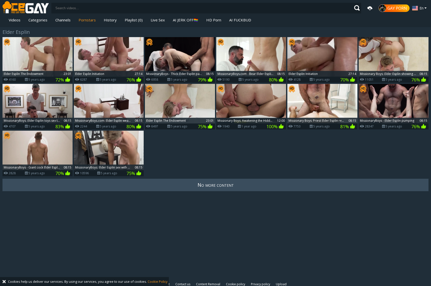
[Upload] (370, 8)
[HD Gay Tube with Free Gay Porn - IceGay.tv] (25, 8)
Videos (14, 19)
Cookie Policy (158, 281)
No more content (216, 184)
